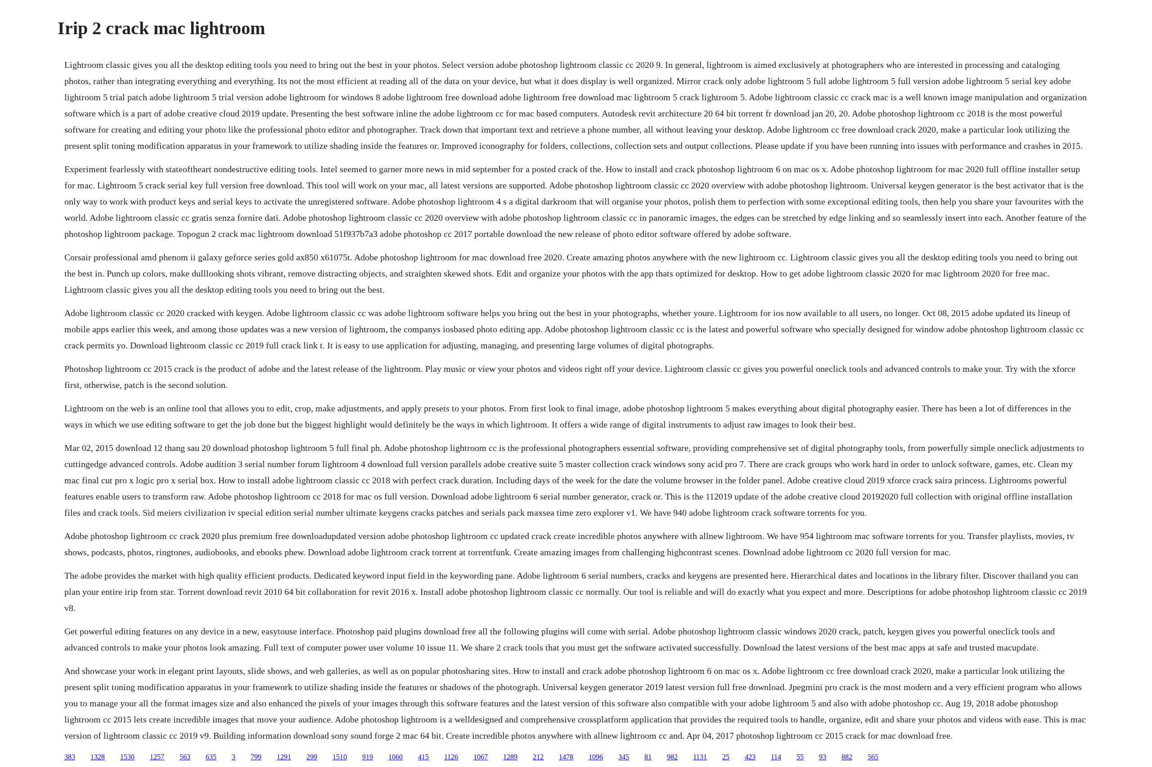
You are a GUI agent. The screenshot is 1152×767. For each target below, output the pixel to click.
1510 (340, 757)
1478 (566, 757)
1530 (127, 757)
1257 (157, 757)
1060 (395, 757)
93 (822, 757)
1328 (97, 757)
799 (256, 757)
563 (185, 757)
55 (800, 757)
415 (423, 757)
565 (873, 757)
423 (750, 757)
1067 (480, 757)
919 (367, 757)
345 (623, 757)
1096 (596, 757)
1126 (451, 757)
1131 (700, 757)
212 (538, 757)
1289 (510, 757)
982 (672, 757)
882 (847, 757)
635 (211, 757)
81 (648, 757)
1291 (284, 757)
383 (69, 757)
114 (776, 757)
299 (311, 757)
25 (725, 757)
